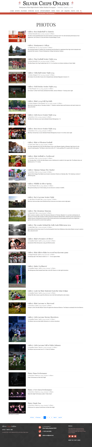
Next (55, 417)
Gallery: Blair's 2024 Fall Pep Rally (40, 101)
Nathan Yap (32, 47)
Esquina (67, 11)
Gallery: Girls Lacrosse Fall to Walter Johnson (44, 345)
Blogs (37, 11)
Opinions (31, 11)
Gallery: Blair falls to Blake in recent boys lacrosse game (48, 252)
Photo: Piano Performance (37, 373)
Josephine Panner (33, 241)
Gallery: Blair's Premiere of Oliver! (40, 239)
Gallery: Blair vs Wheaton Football (40, 142)
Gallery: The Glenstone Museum (39, 211)
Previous (38, 417)
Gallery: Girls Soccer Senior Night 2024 (42, 115)
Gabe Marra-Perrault (34, 199)
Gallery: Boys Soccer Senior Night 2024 (42, 128)
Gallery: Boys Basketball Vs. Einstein (41, 32)
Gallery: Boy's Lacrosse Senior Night (41, 197)
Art (62, 11)
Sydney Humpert (33, 75)
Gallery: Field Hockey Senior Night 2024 (42, 86)
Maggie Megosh (33, 254)
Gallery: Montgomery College (38, 45)
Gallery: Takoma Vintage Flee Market (41, 170)
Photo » (53, 33)
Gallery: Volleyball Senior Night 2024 (41, 73)
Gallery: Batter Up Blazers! (37, 266)
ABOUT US (70, 440)
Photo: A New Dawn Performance (40, 390)
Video (58, 11)
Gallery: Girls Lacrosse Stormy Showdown (43, 317)
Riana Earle (32, 213)
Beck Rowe (32, 117)
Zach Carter (32, 144)
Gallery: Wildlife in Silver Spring (40, 183)
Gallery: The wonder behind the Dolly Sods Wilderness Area (49, 225)
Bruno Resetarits (33, 33)
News (53, 11)
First (32, 417)
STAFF (75, 440)
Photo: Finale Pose (34, 403)
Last (59, 417)
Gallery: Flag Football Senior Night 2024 (42, 59)
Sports (17, 11)
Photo (73, 11)
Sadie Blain (32, 227)
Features (24, 11)
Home (12, 11)
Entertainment (45, 11)
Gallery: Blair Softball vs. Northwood (41, 156)
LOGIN (78, 440)
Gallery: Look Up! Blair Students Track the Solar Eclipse (48, 291)
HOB (78, 11)
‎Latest (4, 429)
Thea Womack (32, 88)
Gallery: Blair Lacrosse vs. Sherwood (41, 303)
